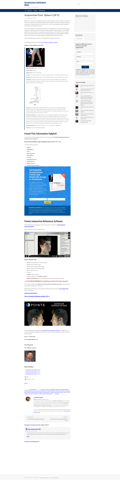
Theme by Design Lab (54, 477)
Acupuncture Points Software (36, 392)
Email (78, 61)
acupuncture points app (60, 390)
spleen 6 (32, 393)
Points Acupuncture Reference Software (49, 42)
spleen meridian (42, 393)
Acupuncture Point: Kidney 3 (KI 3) (33, 371)
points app (61, 392)
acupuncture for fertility (64, 389)
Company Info (42, 10)
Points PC (65, 392)
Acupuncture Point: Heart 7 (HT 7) (33, 373)
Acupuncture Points (33, 389)
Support (35, 10)
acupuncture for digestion (54, 389)
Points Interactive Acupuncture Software (51, 330)
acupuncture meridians (51, 390)
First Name (79, 51)
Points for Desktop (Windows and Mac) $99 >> (37, 296)
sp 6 (29, 393)
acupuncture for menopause (29, 390)
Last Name (79, 56)
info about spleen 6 (46, 392)
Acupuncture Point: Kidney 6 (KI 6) (33, 369)
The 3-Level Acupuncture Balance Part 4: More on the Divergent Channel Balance (87, 97)
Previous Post (36, 418)
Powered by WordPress (44, 477)
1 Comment (57, 393)
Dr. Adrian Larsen (29, 18)
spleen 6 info (36, 393)
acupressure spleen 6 (45, 389)
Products (30, 10)
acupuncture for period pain (41, 390)
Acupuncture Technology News (35, 3)
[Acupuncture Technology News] (25, 10)
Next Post (59, 418)
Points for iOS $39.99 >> (31, 293)
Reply (28, 436)
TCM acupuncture (49, 393)
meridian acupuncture (54, 392)
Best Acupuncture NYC (34, 429)
